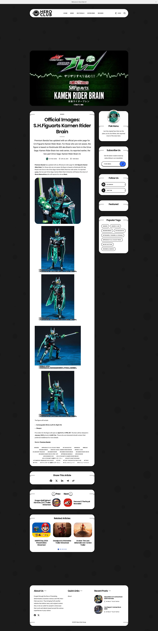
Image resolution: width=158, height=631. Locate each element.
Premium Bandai (45, 442)
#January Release (39, 452)
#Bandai (77, 447)
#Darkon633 (43, 450)
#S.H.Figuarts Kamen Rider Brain (67, 456)
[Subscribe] (123, 163)
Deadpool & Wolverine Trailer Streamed (62, 541)
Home (65, 13)
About (70, 596)
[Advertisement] (79, 33)
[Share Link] (73, 481)
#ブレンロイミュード (69, 462)
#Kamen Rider (52, 452)
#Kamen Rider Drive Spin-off (48, 454)
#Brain (85, 447)
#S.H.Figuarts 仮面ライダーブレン (52, 458)
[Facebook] (51, 481)
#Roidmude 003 (48, 456)
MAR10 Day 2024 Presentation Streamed (41, 542)
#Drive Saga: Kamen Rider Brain (61, 450)
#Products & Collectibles (51, 447)
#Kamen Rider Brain (66, 452)
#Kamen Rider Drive (82, 452)
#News (62, 114)
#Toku (86, 460)
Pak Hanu (54, 158)
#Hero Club (79, 450)
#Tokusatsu (67, 447)
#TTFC (35, 462)
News (72, 13)
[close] (156, 2)
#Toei (58, 460)
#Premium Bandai (67, 454)
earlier (37, 172)
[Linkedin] (62, 481)
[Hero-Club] (42, 13)
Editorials (80, 13)
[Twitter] (56, 481)
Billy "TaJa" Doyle (113, 601)
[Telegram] (68, 481)
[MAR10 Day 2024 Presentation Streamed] (41, 530)
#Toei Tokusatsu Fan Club (72, 460)
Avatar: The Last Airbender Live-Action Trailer (83, 542)
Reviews (100, 13)
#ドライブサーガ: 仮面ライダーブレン (50, 462)
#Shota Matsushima (72, 458)
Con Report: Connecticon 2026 (112, 608)
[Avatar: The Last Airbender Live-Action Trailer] (83, 530)
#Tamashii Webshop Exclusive (43, 460)
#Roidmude (79, 454)
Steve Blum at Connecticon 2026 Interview (113, 598)
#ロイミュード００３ (83, 462)
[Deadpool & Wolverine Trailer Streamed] (62, 530)
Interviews (91, 13)
